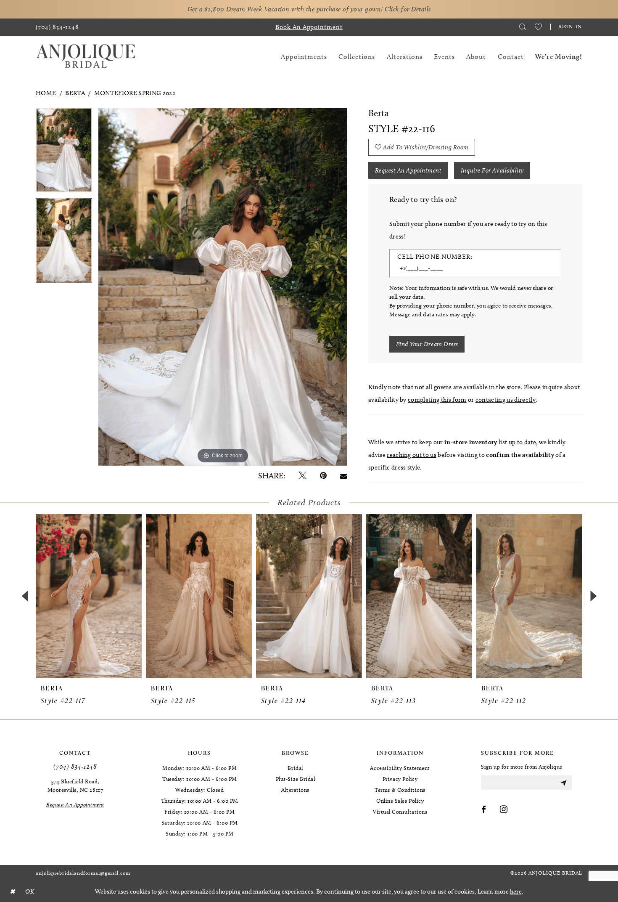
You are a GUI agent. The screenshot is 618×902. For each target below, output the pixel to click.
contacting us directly (505, 399)
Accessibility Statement (400, 767)
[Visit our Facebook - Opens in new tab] (484, 810)
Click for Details (408, 9)
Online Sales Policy (400, 800)
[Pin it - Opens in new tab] (323, 475)
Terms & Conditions (400, 789)
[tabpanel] (64, 153)
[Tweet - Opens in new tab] (302, 475)
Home (46, 93)
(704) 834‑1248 (75, 766)
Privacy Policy (400, 778)
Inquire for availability (492, 170)
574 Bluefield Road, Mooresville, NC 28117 (75, 785)
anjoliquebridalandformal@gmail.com (83, 873)
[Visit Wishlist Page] (538, 27)
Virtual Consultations (400, 811)
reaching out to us (411, 455)
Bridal (295, 767)
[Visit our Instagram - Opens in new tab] (503, 810)
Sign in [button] (570, 26)
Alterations (295, 789)
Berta (75, 93)
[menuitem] (57, 27)
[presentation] (89, 596)
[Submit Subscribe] (563, 782)
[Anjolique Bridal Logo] (86, 56)
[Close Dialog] (12, 891)
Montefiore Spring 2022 (134, 93)
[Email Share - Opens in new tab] (343, 476)
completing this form (437, 399)
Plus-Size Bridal (295, 778)
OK (29, 891)
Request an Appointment (408, 170)
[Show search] (523, 27)
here (516, 891)
